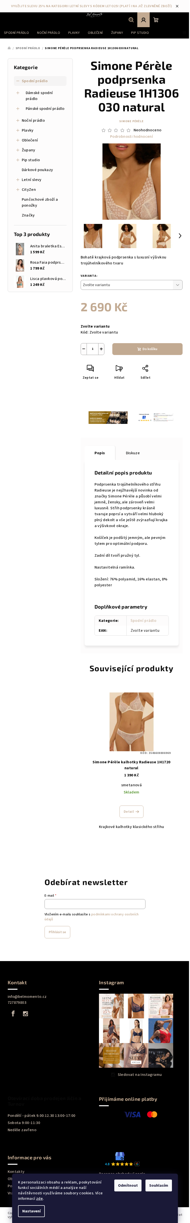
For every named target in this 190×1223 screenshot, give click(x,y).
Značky (28, 215)
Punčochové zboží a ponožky (40, 202)
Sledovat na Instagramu (140, 1074)
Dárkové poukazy (37, 170)
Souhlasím (158, 1185)
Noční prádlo (33, 120)
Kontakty (16, 1171)
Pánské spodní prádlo (45, 108)
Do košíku (149, 349)
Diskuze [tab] (133, 453)
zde (39, 1198)
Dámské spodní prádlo (39, 95)
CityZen (29, 189)
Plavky (28, 130)
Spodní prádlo (35, 81)
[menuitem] (16, 33)
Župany (28, 150)
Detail (129, 811)
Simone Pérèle (131, 121)
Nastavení (31, 1211)
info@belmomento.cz (27, 996)
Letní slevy (32, 179)
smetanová (131, 785)
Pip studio (31, 160)
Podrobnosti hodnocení (131, 136)
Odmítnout (128, 1185)
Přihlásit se (57, 932)
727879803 (17, 1002)
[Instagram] (25, 1013)
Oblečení (30, 140)
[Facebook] (13, 1013)
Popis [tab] (100, 453)
